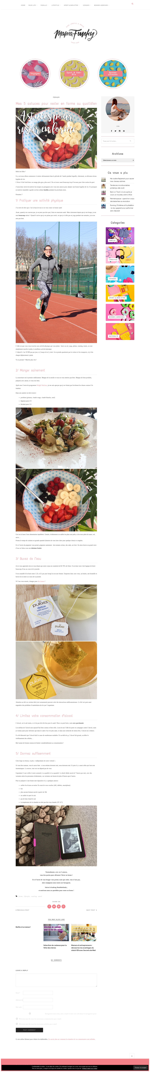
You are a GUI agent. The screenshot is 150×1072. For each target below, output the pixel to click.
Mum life (32, 5)
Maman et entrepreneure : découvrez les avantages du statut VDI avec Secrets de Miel (83, 947)
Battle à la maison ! (23, 927)
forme (21, 896)
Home (23, 5)
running (34, 896)
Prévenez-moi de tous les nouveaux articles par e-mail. (38, 1024)
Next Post (91, 910)
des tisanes (41, 581)
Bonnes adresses (101, 5)
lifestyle (27, 896)
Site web (19, 1007)
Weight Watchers (42, 385)
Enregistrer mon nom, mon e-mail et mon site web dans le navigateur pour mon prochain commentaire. (48, 1014)
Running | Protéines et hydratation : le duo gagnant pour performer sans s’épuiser (122, 208)
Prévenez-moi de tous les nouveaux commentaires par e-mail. (40, 1019)
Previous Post (23, 910)
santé (40, 896)
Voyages (86, 5)
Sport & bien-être (71, 5)
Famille (44, 5)
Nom (18, 993)
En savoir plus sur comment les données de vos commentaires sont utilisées (71, 1039)
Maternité (113, 336)
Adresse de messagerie (19, 1000)
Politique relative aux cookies (89, 1068)
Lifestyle (55, 5)
